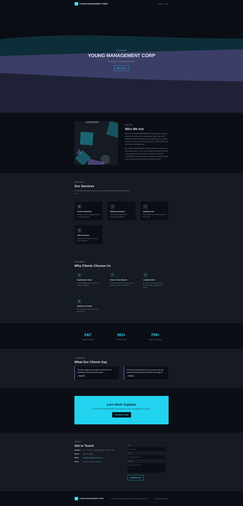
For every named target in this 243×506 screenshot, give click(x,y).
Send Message (135, 478)
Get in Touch (121, 68)
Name (129, 445)
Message (130, 461)
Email (129, 453)
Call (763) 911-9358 (121, 415)
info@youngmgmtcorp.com (93, 458)
